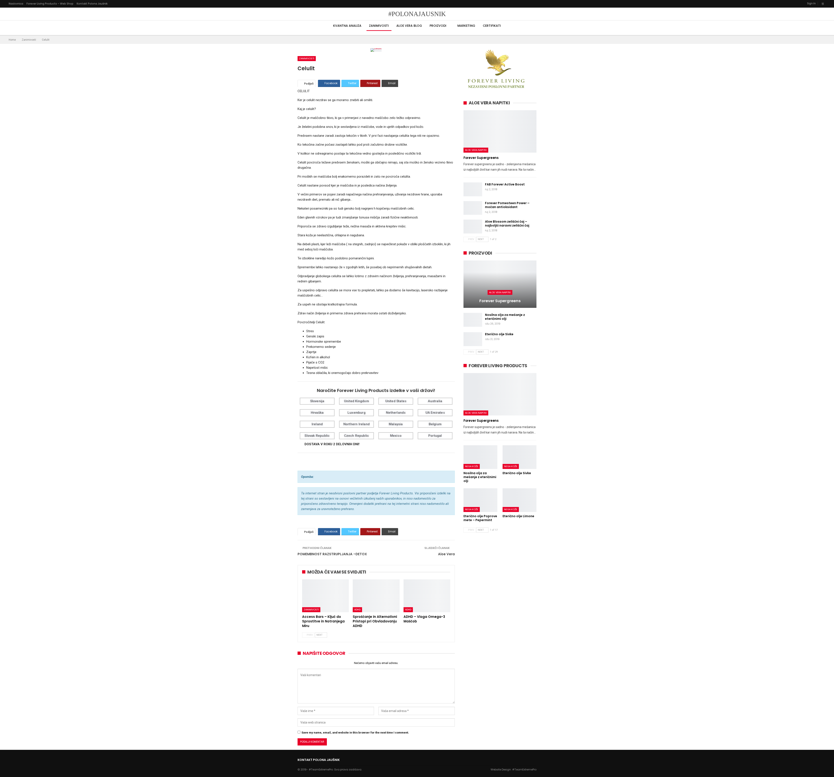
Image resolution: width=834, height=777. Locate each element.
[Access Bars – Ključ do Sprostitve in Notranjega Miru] (325, 595)
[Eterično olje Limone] (519, 500)
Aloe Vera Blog (409, 25)
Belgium (435, 424)
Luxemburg (357, 413)
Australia (435, 401)
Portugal (435, 436)
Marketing (466, 25)
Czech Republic (356, 436)
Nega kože (471, 466)
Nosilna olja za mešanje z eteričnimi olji (505, 317)
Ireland (317, 424)
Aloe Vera (446, 554)
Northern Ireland (356, 424)
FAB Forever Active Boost (505, 184)
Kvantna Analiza (347, 25)
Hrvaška (317, 413)
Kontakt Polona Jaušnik (92, 3)
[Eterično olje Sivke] (472, 339)
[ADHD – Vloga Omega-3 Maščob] (427, 595)
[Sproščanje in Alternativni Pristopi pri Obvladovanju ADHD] (376, 595)
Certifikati (492, 25)
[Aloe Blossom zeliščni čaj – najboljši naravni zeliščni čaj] (472, 226)
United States (396, 401)
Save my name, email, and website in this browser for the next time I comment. (355, 732)
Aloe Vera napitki (476, 150)
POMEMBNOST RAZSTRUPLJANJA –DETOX (332, 554)
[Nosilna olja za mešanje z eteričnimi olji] (472, 320)
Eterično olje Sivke (499, 334)
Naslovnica (16, 3)
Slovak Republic (317, 436)
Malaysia (396, 424)
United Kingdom (356, 401)
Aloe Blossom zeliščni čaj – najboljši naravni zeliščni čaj (507, 223)
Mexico (396, 436)
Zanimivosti (379, 25)
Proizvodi (438, 25)
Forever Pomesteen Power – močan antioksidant (507, 205)
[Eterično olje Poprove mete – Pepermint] (480, 500)
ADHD (357, 609)
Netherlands (395, 413)
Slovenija (317, 401)
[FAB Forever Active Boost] (472, 189)
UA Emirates (435, 413)
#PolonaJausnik (417, 13)
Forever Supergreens (481, 157)
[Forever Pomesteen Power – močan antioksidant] (472, 208)
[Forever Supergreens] (499, 131)
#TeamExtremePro (524, 769)
